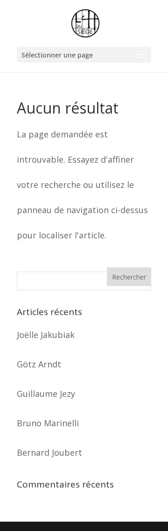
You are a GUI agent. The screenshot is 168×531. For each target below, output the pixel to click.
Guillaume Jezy (46, 393)
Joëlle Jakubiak (46, 334)
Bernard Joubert (49, 452)
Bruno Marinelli (48, 423)
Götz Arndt (39, 364)
